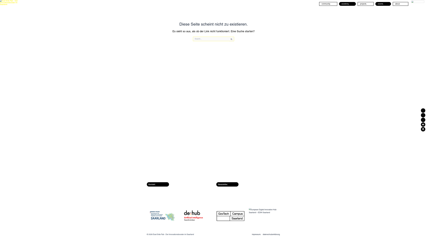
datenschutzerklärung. (271, 234)
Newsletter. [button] (223, 184)
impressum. (256, 234)
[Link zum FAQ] (417, 4)
